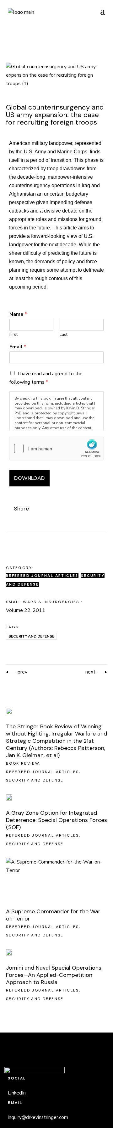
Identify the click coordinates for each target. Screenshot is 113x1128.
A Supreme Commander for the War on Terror (53, 915)
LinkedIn (17, 1093)
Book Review (23, 763)
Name (18, 314)
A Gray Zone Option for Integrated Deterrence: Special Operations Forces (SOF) (56, 820)
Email (17, 347)
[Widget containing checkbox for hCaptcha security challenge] (56, 448)
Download (29, 478)
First (13, 334)
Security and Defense (31, 636)
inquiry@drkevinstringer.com (38, 1117)
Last (63, 334)
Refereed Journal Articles (42, 575)
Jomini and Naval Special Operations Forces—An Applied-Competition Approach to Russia (53, 975)
